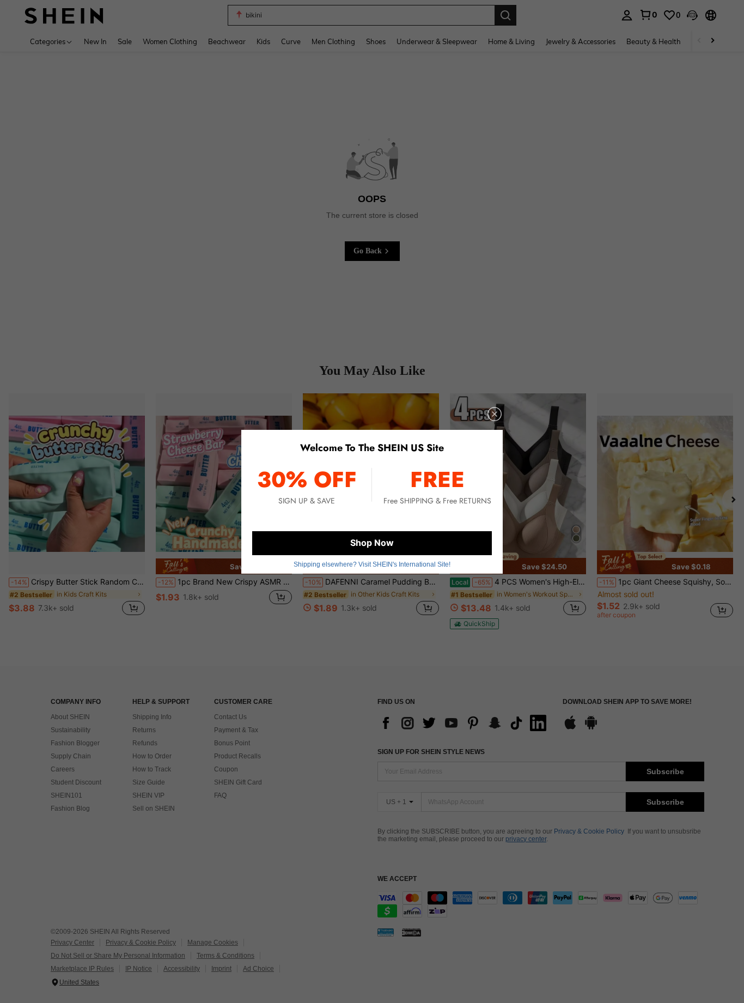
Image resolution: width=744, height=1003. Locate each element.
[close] (494, 414)
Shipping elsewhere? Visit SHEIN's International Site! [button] (372, 564)
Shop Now (372, 542)
